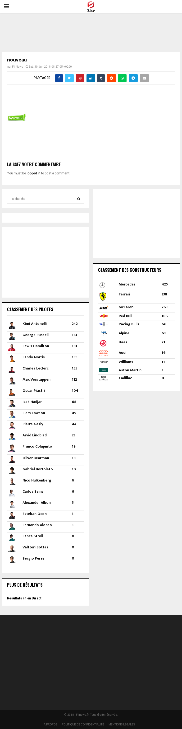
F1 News (17, 66)
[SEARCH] (79, 199)
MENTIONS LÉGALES (122, 724)
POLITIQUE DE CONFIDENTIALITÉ (83, 724)
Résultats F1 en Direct (24, 598)
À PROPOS (50, 724)
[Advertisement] (91, 29)
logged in (33, 173)
